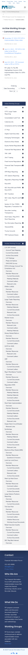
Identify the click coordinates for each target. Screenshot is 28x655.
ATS (6, 108)
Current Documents (12, 253)
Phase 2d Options (11, 261)
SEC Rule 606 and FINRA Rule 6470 (13, 189)
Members (3, 1)
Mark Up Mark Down (11, 478)
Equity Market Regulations (13, 146)
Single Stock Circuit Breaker (13, 424)
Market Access (9, 318)
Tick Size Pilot (9, 507)
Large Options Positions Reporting (12, 495)
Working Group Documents (15, 522)
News (25, 1)
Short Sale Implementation (13, 403)
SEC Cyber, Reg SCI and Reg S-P (14, 199)
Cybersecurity (9, 122)
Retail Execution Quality (12, 525)
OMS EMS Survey (11, 263)
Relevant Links (11, 284)
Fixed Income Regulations (13, 161)
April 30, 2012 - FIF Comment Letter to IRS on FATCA (14, 63)
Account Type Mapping (13, 250)
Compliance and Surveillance (14, 126)
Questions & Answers (13, 458)
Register (18, 3)
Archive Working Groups (13, 11)
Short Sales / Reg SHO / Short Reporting (12, 218)
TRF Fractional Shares (11, 235)
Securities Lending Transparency (10, 212)
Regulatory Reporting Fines (13, 180)
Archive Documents (12, 255)
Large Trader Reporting (12, 299)
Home (3, 11)
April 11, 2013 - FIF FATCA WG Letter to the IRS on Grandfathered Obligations (15, 51)
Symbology (8, 429)
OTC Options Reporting (12, 176)
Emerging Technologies (12, 138)
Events (15, 1)
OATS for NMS (9, 346)
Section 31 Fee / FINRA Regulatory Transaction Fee (13, 205)
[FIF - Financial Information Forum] (8, 7)
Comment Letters (10, 1)
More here (8, 644)
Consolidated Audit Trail (12, 118)
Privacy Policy (9, 569)
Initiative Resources (13, 519)
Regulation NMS (10, 385)
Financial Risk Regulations (13, 150)
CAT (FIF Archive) (10, 248)
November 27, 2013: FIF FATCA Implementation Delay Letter (15, 39)
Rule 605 (8, 184)
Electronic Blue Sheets (12, 142)
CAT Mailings (10, 258)
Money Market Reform (12, 333)
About (10, 3)
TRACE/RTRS (9, 227)
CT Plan (7, 130)
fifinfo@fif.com (9, 567)
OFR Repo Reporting (11, 172)
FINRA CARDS (9, 287)
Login (14, 3)
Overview (9, 271)
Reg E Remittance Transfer (13, 372)
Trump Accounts (10, 231)
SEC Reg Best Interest (12, 540)
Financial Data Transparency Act (13, 167)
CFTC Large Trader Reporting (11, 113)
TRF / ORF (8, 153)
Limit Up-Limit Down (11, 460)
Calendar (20, 1)
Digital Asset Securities (12, 134)
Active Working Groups (12, 104)
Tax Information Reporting (13, 223)
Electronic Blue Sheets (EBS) (14, 450)
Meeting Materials (12, 279)
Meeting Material (12, 437)
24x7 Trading (9, 157)
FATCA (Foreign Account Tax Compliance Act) (13, 16)
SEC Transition (9, 194)
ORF (6, 359)
